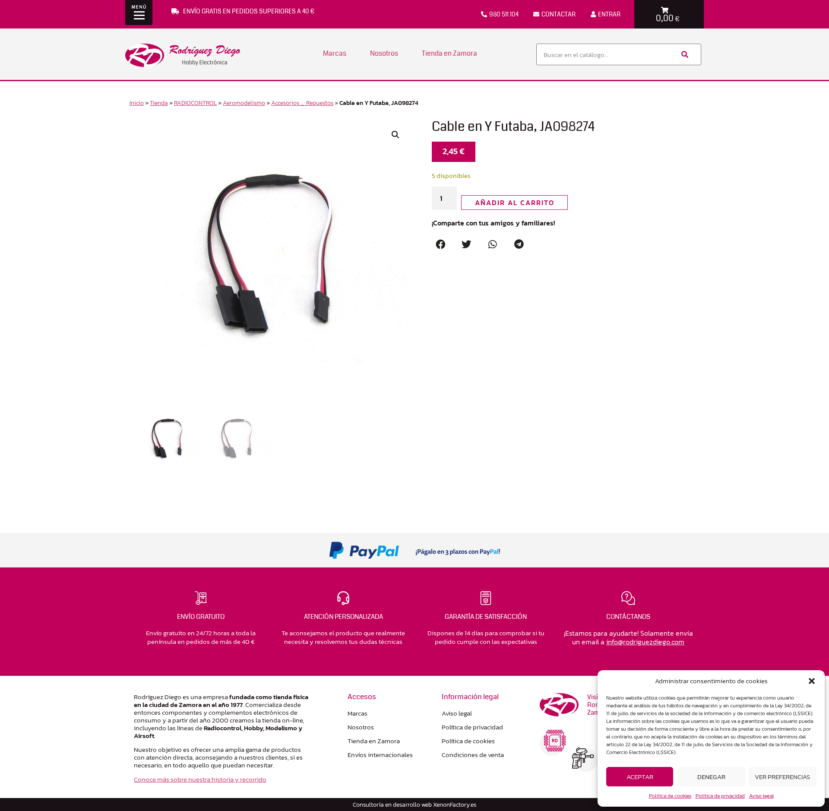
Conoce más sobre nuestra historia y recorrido (200, 779)
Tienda (159, 102)
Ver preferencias (782, 777)
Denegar (711, 777)
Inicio (137, 102)
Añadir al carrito (514, 202)
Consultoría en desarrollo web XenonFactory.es (414, 804)
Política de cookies (670, 796)
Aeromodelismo (244, 102)
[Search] (684, 54)
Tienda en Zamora (449, 53)
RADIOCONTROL (195, 102)
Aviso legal (761, 796)
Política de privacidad (720, 796)
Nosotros (384, 53)
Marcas (334, 53)
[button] (811, 681)
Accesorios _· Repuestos (302, 102)
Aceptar (639, 777)
